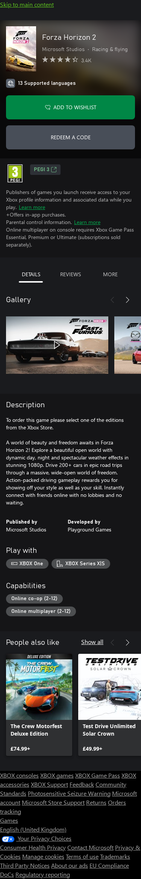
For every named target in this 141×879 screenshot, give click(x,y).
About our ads (69, 865)
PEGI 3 (41, 169)
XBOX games (57, 775)
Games (9, 820)
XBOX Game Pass (97, 775)
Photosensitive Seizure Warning (69, 793)
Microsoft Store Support (53, 802)
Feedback (82, 784)
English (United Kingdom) (33, 829)
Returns (96, 802)
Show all (92, 642)
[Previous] (112, 300)
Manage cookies (43, 856)
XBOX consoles (19, 775)
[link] (39, 705)
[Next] (127, 300)
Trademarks (115, 856)
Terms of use (82, 856)
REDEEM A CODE (71, 137)
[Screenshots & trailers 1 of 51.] (57, 345)
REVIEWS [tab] (70, 274)
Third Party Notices (25, 865)
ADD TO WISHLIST (74, 107)
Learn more (32, 207)
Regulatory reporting (42, 874)
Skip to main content (27, 4)
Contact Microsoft (90, 847)
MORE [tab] (110, 274)
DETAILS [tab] (31, 274)
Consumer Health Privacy (33, 847)
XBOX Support (49, 784)
